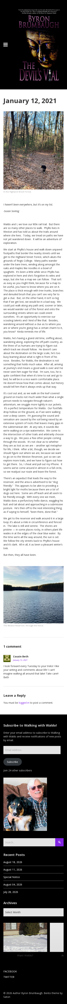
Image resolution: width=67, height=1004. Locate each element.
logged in (24, 702)
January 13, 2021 (20, 660)
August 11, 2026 (12, 869)
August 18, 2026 (12, 862)
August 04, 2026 (12, 884)
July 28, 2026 (10, 892)
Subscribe (12, 762)
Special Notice (11, 877)
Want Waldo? (25, 955)
